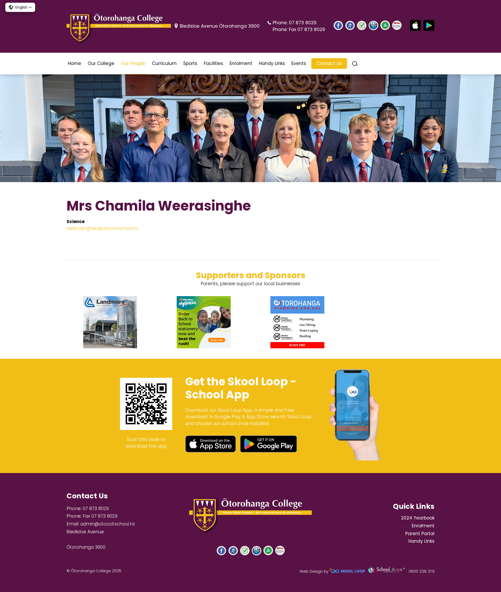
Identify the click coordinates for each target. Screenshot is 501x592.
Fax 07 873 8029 (307, 29)
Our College (101, 63)
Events (298, 63)
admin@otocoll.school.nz (107, 524)
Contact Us (329, 63)
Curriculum (164, 63)
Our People (133, 63)
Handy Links (272, 63)
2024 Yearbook (417, 518)
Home (74, 63)
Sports (190, 63)
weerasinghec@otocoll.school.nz (102, 228)
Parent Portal (419, 533)
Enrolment (241, 63)
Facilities (213, 63)
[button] (20, 7)
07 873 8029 (303, 23)
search (355, 63)
